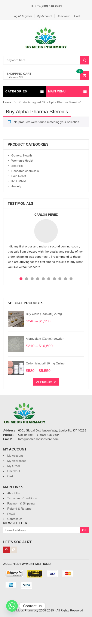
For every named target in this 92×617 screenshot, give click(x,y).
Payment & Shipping (21, 503)
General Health (21, 155)
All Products (44, 381)
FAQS (11, 513)
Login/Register (22, 16)
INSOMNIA (18, 181)
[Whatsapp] (12, 606)
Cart (77, 16)
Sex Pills (17, 165)
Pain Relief (18, 176)
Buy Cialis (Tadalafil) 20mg (44, 314)
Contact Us (14, 519)
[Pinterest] (6, 550)
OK (84, 530)
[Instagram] (13, 550)
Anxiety (16, 186)
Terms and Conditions (22, 498)
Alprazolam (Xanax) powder (45, 338)
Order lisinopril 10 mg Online (45, 363)
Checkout (63, 16)
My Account (44, 16)
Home (7, 102)
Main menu (56, 91)
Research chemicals (25, 171)
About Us (13, 493)
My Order (13, 466)
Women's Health (22, 160)
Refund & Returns (19, 508)
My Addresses (16, 460)
